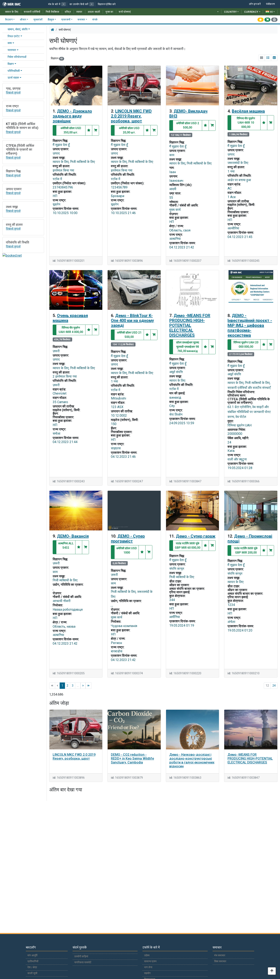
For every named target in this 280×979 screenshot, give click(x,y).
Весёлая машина (248, 111)
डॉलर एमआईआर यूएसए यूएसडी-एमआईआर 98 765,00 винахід (187, 347)
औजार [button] (23, 19)
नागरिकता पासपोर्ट (82, 962)
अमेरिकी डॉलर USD (126, 550)
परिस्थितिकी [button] (14, 71)
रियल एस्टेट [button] (14, 36)
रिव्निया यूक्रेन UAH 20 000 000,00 (245, 344)
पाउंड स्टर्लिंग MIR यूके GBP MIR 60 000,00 (187, 545)
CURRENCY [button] (251, 11)
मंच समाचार (219, 955)
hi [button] (271, 11)
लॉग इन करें (255, 4)
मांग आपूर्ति (32, 955)
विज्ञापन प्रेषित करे (107, 4)
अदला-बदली (94, 11)
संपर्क (95, 19)
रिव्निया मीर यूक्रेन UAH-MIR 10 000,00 (246, 123)
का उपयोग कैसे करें (78, 4)
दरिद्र (68, 11)
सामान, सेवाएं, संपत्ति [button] (17, 29)
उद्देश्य (146, 955)
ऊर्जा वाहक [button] (13, 77)
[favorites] (260, 20)
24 (274, 685)
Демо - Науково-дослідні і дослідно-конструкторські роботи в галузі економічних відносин (191, 760)
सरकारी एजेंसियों (32, 11)
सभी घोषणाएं (125, 11)
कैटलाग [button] (9, 19)
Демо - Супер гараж (195, 536)
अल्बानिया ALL (66, 545)
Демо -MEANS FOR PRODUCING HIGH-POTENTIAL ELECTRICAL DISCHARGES (189, 325)
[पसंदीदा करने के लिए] (88, 130)
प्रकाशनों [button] (66, 19)
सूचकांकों (37, 19)
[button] (63, 4)
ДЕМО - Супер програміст (128, 539)
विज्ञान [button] (11, 64)
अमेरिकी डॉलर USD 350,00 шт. (70, 130)
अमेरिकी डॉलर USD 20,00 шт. (129, 130)
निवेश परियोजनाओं (17, 57)
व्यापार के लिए (11, 11)
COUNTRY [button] (230, 11)
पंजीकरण (270, 4)
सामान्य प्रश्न (150, 961)
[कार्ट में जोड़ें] (95, 130)
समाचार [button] (81, 19)
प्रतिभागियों (32, 961)
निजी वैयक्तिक (52, 11)
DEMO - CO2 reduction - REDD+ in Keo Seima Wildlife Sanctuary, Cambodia (132, 758)
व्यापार (79, 11)
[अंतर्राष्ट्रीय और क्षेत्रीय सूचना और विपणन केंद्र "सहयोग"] (14, 4)
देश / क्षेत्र (32, 967)
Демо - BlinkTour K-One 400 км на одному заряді (132, 320)
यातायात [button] (12, 50)
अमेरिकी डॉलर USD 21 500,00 (129, 334)
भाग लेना (148, 967)
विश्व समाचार (220, 961)
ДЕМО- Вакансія (73, 536)
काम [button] (10, 43)
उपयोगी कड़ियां (81, 956)
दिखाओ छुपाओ (13, 92)
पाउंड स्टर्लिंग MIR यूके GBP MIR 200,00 (245, 550)
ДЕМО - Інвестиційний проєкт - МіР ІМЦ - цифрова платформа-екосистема (250, 325)
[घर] (52, 29)
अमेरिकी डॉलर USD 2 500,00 (187, 125)
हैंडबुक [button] (51, 19)
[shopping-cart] (267, 20)
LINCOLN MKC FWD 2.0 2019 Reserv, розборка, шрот (131, 116)
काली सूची (32, 973)
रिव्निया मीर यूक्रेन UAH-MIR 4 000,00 (71, 330)
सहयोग (147, 973)
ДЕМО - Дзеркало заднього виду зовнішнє (72, 116)
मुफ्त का (109, 11)
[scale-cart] (274, 20)
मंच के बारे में (54, 4)
